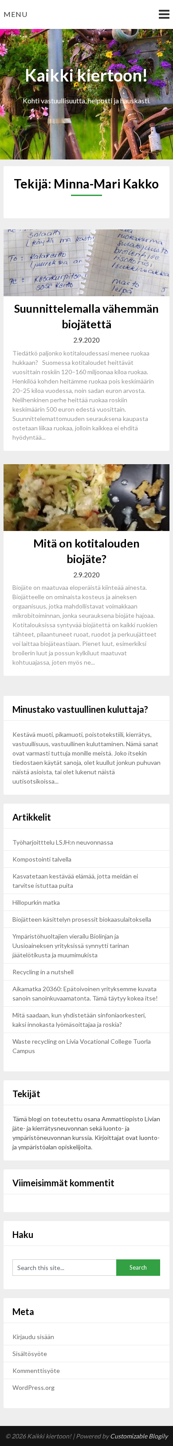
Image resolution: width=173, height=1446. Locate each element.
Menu (16, 14)
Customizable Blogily (139, 1436)
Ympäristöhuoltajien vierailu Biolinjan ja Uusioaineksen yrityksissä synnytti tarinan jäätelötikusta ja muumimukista (70, 945)
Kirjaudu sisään (33, 1336)
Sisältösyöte (29, 1353)
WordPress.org (33, 1387)
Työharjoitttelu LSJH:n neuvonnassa (63, 842)
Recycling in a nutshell (43, 972)
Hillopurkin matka (36, 902)
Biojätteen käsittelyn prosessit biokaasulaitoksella (81, 919)
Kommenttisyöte (36, 1370)
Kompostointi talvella (41, 859)
